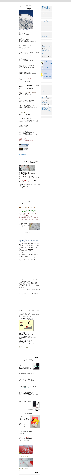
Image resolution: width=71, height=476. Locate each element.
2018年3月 (43, 91)
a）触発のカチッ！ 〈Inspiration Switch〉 (34, 409)
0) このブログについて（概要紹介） (45, 21)
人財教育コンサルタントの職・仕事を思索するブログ (26, 0)
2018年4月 (43, 90)
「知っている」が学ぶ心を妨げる (45, 108)
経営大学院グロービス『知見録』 (45, 97)
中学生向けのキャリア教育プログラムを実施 (46, 107)
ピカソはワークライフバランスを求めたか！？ (46, 110)
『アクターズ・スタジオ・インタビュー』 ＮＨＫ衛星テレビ (29, 7)
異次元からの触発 (29, 413)
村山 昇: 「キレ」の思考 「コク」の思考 (48, 63)
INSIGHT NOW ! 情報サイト (44, 102)
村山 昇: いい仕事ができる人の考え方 (47, 76)
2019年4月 (43, 88)
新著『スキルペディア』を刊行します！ (46, 7)
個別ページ (39, 409)
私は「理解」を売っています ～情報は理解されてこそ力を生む (29, 162)
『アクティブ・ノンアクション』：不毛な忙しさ (47, 111)
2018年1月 (43, 92)
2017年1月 (43, 94)
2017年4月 (43, 93)
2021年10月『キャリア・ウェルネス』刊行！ (46, 6)
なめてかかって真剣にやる (44, 109)
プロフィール (46, 3)
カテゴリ (47, 20)
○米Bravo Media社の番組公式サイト (22, 154)
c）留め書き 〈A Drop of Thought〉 (45, 35)
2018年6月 (43, 89)
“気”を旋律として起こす (29, 361)
